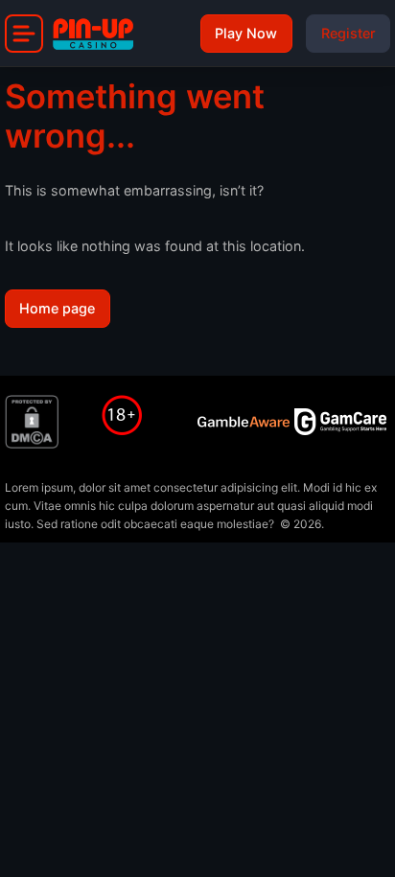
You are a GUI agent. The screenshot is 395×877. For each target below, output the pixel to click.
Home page (57, 308)
